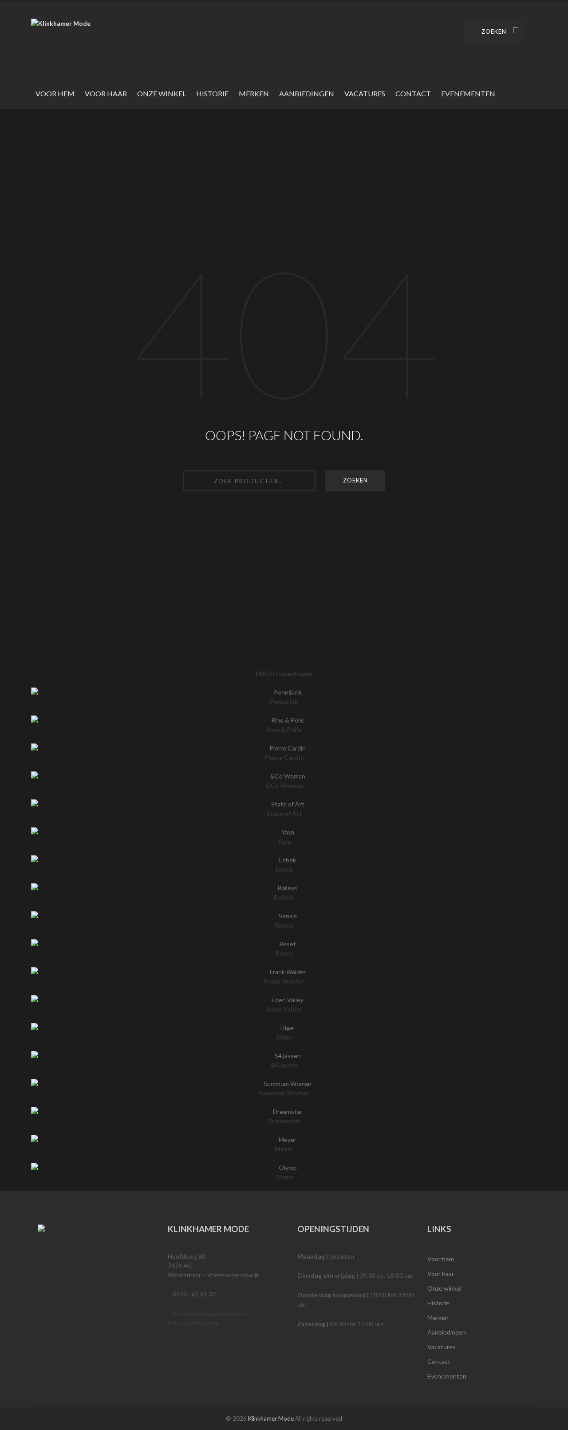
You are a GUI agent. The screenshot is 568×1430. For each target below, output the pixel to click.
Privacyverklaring (193, 1323)
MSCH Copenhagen (284, 673)
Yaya (284, 841)
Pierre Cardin (284, 757)
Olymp (284, 1177)
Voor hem (55, 93)
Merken (254, 93)
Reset (284, 953)
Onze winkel (161, 93)
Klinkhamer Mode (271, 1418)
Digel (284, 1037)
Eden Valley (284, 1009)
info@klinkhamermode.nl (209, 1313)
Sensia (284, 925)
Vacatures (364, 93)
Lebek (284, 869)
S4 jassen (284, 1065)
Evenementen (468, 93)
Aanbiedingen (306, 93)
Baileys (284, 897)
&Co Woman (284, 785)
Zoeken (493, 31)
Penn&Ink (284, 701)
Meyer (284, 1149)
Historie (212, 93)
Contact (413, 93)
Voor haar (106, 93)
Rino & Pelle (284, 729)
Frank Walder (284, 981)
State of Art (284, 813)
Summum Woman (284, 1093)
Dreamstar (284, 1121)
